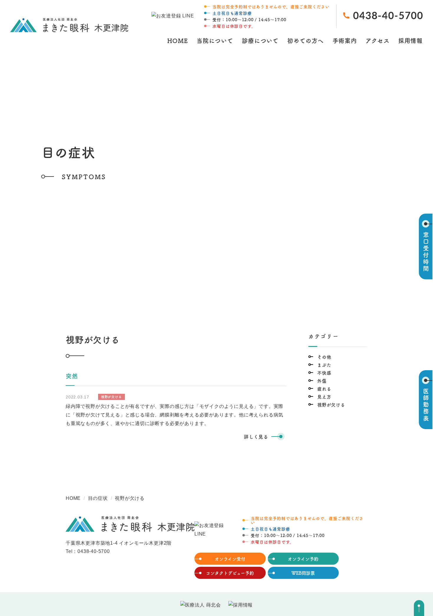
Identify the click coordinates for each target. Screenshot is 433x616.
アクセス (377, 40)
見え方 (324, 396)
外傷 (322, 381)
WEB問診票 (303, 573)
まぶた (324, 365)
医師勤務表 (426, 405)
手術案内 (345, 40)
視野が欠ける (331, 404)
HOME (177, 40)
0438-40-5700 (93, 551)
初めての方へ (305, 40)
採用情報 (410, 40)
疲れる (324, 389)
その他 (324, 357)
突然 (72, 376)
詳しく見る (256, 436)
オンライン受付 (230, 559)
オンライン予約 (303, 559)
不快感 (324, 373)
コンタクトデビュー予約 (230, 573)
